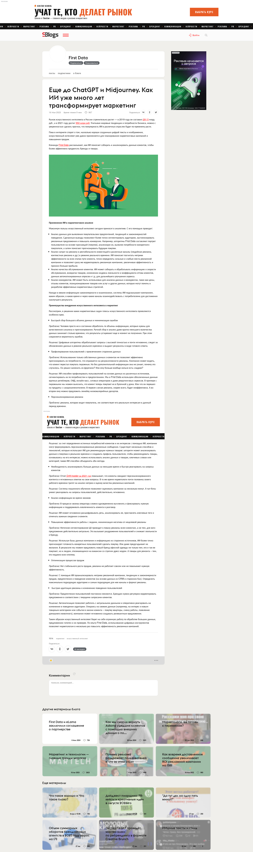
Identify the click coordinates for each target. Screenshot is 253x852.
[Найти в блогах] (206, 35)
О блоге (77, 73)
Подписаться (76, 62)
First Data (78, 58)
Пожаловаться (91, 62)
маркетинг (60, 638)
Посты (52, 73)
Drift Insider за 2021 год (78, 475)
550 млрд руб (83, 123)
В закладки (80, 649)
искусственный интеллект (77, 638)
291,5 (146, 119)
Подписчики (64, 73)
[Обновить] (74, 674)
